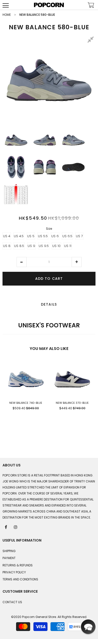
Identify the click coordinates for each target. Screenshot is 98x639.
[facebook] (6, 527)
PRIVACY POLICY (14, 572)
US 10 (56, 245)
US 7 (79, 236)
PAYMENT (9, 558)
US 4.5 (19, 236)
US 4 (6, 236)
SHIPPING (9, 551)
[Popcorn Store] (49, 5)
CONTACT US (12, 602)
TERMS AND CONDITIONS (20, 579)
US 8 (7, 245)
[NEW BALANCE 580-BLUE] (16, 140)
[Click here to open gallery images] (91, 40)
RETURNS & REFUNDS (18, 565)
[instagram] (16, 527)
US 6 (55, 236)
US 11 (67, 245)
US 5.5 (43, 236)
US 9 (31, 245)
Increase (77, 262)
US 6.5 (67, 236)
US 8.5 (19, 245)
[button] (22, 262)
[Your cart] (91, 5)
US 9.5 (44, 245)
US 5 (30, 236)
